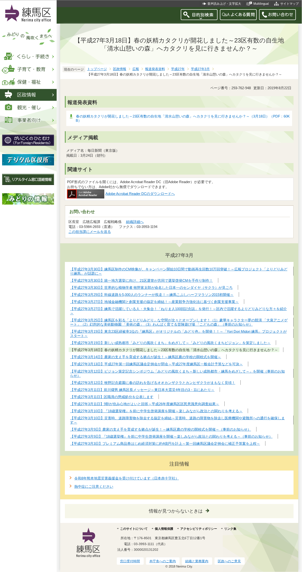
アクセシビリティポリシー (198, 528)
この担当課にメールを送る (89, 232)
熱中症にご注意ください (93, 486)
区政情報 (119, 69)
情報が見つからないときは (176, 511)
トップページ (97, 69)
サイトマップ (289, 3)
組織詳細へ (135, 222)
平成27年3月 (200, 69)
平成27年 (178, 69)
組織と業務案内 (196, 561)
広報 (135, 69)
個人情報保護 (164, 528)
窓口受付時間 (130, 561)
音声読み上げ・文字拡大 (224, 3)
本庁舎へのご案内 (162, 561)
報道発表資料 (155, 69)
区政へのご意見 (229, 561)
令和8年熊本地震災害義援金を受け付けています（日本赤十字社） (126, 478)
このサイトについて (134, 528)
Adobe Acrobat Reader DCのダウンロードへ (140, 194)
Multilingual (261, 3)
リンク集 (230, 528)
